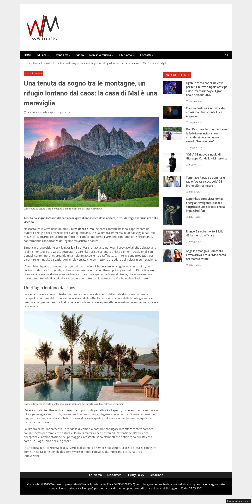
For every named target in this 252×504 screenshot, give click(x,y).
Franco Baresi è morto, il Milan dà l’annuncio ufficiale (205, 233)
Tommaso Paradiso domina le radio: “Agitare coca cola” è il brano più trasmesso (205, 182)
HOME (28, 55)
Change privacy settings (238, 501)
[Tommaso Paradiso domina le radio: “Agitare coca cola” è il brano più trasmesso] (172, 181)
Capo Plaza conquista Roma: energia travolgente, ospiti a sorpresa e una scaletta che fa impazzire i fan (205, 205)
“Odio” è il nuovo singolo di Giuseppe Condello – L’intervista (206, 156)
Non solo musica (100, 55)
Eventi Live (61, 55)
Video (80, 55)
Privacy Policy (135, 475)
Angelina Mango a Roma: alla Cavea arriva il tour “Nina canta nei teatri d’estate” (206, 255)
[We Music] (43, 27)
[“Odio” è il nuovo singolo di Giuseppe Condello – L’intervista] (172, 162)
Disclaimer (114, 475)
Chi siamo (125, 55)
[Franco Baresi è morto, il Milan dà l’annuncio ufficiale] (172, 237)
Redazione (156, 475)
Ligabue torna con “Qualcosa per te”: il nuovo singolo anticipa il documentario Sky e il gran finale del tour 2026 (206, 89)
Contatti (145, 55)
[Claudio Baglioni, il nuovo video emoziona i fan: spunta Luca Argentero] (172, 112)
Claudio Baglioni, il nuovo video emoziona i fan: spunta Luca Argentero (206, 112)
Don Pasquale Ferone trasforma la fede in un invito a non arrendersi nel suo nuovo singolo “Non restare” (206, 135)
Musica (41, 55)
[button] (226, 55)
